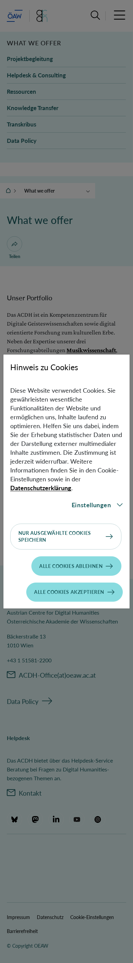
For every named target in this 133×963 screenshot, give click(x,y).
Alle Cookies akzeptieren (69, 592)
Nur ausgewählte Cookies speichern (54, 536)
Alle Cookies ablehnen (71, 566)
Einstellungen (91, 505)
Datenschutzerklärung (40, 488)
